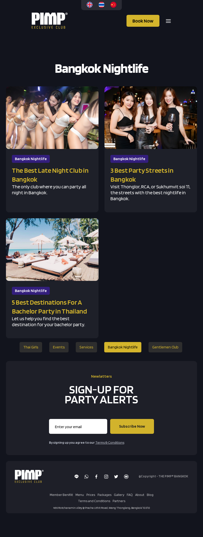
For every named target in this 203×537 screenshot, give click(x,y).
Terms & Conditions (109, 442)
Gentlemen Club (165, 347)
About (139, 495)
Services (86, 347)
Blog (150, 495)
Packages (104, 495)
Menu (80, 495)
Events (59, 347)
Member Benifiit (61, 495)
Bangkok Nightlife (123, 347)
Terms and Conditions (94, 501)
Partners (119, 501)
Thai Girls (30, 347)
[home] (50, 21)
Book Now (142, 21)
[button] (166, 21)
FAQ (130, 495)
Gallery (119, 495)
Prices (90, 495)
